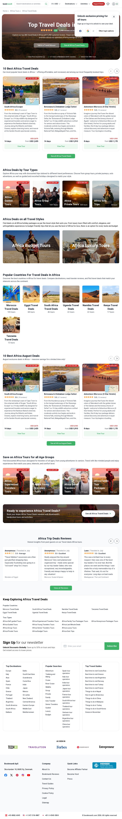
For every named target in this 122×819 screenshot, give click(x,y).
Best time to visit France (94, 688)
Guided (48, 708)
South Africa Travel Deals (41, 609)
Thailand (9, 698)
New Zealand (28, 698)
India (24, 685)
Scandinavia (27, 678)
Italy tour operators (66, 678)
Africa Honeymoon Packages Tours (105, 621)
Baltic (25, 671)
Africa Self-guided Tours (12, 621)
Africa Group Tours (10, 628)
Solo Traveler (50, 701)
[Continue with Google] (88, 31)
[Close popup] (114, 16)
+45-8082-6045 (14, 815)
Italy (7, 674)
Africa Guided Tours (10, 625)
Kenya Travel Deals (69, 613)
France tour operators (66, 696)
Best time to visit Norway (94, 681)
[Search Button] (46, 4)
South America (11, 705)
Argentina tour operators (67, 719)
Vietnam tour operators (67, 713)
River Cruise (50, 684)
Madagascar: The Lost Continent (18, 577)
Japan (25, 688)
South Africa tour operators (68, 702)
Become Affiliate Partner (77, 769)
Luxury (48, 711)
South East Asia (29, 674)
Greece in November (93, 712)
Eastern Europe (28, 705)
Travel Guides (47, 784)
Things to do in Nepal (93, 691)
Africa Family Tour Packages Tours (75, 621)
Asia (7, 678)
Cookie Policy (48, 793)
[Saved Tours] (108, 4)
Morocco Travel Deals (11, 609)
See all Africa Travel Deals (74, 45)
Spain (8, 681)
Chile (8, 688)
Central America (29, 702)
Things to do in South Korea (95, 709)
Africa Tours (15, 11)
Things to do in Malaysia (94, 702)
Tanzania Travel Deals (100, 609)
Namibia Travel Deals (70, 609)
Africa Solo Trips (68, 631)
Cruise (48, 680)
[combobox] (31, 4)
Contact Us (46, 779)
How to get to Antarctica (94, 695)
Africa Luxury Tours (69, 628)
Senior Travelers (52, 704)
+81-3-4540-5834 (52, 815)
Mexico (25, 691)
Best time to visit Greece (94, 674)
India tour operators (66, 684)
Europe (8, 671)
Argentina (9, 702)
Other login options (106, 31)
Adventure (49, 671)
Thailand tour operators (67, 707)
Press (69, 779)
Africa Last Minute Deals (71, 625)
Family (48, 697)
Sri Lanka (26, 695)
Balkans (9, 712)
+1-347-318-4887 (32, 815)
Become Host (73, 774)
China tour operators (66, 725)
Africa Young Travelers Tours (43, 625)
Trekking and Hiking (50, 675)
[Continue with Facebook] (80, 31)
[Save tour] (5, 78)
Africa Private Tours (10, 631)
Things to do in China (93, 698)
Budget (48, 715)
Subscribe (112, 646)
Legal (44, 798)
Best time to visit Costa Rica (95, 671)
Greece (8, 691)
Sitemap (45, 803)
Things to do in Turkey (93, 705)
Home (5, 11)
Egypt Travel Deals (10, 613)
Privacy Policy (48, 788)
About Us (46, 769)
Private (48, 694)
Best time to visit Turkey (94, 685)
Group (48, 690)
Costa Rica (27, 681)
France (8, 685)
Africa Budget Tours (40, 631)
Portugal (9, 695)
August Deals (98, 4)
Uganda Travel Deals (40, 613)
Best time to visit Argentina (95, 678)
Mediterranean (28, 712)
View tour (21, 146)
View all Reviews (61, 588)
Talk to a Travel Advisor (47, 45)
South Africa (10, 709)
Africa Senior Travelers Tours (43, 628)
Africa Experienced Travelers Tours (45, 621)
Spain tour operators (66, 672)
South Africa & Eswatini (54, 577)
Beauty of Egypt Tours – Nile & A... (97, 579)
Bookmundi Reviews (50, 774)
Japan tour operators (66, 690)
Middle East (27, 709)
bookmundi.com (90, 815)
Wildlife (48, 687)
